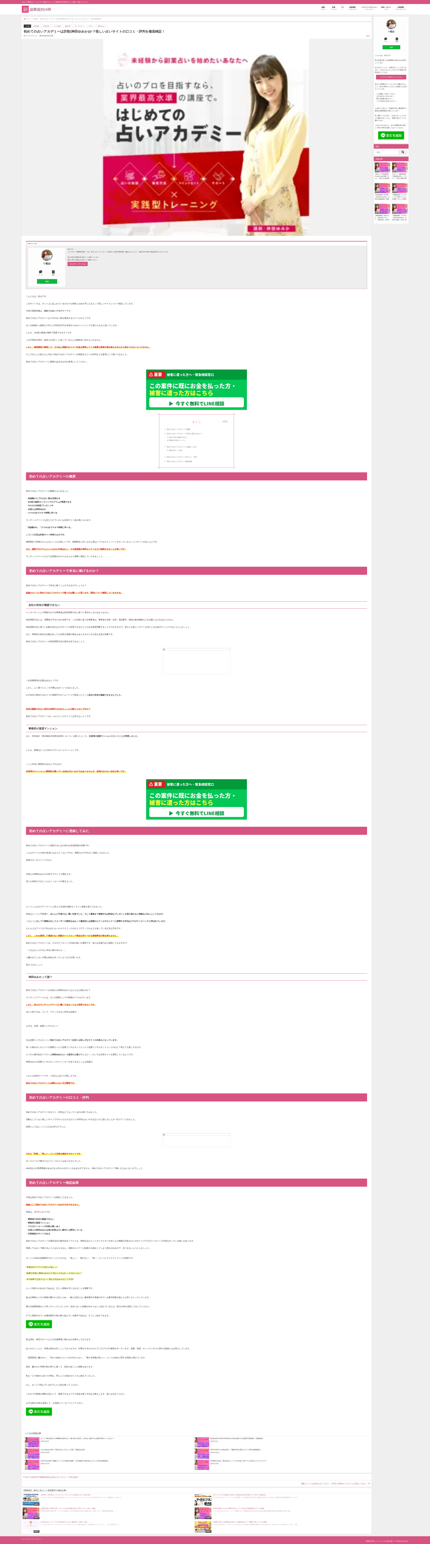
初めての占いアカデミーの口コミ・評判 (182, 457)
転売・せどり (386, 8)
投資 (334, 8)
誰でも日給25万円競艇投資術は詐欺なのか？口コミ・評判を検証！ (53, 1477)
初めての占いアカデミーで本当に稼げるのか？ (184, 433)
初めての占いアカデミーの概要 (178, 429)
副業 (323, 8)
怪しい (91, 26)
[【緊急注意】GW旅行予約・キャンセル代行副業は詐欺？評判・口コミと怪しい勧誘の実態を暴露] (107, 1513)
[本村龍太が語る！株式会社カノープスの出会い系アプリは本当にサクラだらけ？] (278, 1464)
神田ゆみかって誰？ (176, 450)
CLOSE (225, 421)
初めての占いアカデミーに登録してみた (182, 447)
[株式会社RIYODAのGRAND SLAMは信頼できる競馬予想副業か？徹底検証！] (278, 1442)
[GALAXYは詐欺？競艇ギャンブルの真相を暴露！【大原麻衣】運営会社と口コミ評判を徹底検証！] (108, 1464)
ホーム (24, 1539)
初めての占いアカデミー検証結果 (179, 461)
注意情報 (401, 8)
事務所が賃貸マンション (177, 440)
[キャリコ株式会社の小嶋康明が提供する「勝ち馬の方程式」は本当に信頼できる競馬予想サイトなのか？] (108, 1442)
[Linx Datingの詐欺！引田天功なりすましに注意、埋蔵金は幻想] (108, 1453)
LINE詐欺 (46, 26)
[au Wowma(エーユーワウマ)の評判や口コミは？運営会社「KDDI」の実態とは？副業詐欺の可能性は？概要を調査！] (107, 1526)
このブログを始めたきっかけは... (391, 77)
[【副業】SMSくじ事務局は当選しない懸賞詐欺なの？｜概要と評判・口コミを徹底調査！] (279, 1526)
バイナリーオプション (369, 8)
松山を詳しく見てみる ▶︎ (78, 264)
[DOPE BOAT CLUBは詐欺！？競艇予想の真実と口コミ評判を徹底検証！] (278, 1453)
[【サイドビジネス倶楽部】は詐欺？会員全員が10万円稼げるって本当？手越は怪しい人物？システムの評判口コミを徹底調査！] (279, 1499)
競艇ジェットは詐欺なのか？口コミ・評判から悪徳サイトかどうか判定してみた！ (334, 1483)
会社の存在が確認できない (178, 437)
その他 (27, 26)
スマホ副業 (57, 26)
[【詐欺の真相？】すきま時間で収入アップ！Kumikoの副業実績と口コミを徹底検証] (279, 1513)
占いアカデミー (80, 26)
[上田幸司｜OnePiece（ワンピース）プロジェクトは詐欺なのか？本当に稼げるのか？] (107, 1499)
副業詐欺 (68, 26)
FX (343, 8)
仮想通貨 (352, 8)
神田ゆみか (101, 26)
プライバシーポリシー (34, 1539)
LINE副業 (36, 26)
